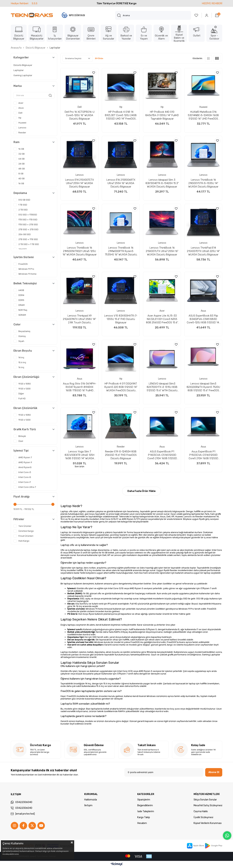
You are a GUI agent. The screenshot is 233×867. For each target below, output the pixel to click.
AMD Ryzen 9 (25, 462)
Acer (20, 103)
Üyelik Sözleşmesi (203, 817)
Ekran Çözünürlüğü (26, 377)
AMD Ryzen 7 (25, 457)
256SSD (22, 249)
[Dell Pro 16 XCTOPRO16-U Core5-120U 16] (79, 87)
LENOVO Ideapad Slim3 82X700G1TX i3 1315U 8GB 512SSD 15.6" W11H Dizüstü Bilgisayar (162, 387)
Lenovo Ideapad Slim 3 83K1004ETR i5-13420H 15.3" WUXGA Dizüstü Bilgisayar (162, 183)
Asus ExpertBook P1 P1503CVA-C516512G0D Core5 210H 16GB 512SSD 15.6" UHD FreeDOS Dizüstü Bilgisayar (203, 455)
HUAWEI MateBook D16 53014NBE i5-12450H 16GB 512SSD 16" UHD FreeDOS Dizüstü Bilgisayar (203, 115)
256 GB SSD (24, 234)
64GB (21, 290)
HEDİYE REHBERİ (212, 3)
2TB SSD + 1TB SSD (28, 239)
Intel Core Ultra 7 (27, 487)
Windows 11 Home (27, 274)
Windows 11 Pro (26, 269)
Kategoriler (21, 57)
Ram (16, 142)
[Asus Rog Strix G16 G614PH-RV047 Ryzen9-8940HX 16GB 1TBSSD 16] (79, 359)
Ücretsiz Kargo (26, 531)
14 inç (21, 357)
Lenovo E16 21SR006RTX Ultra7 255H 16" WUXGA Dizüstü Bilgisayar (120, 183)
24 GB (21, 163)
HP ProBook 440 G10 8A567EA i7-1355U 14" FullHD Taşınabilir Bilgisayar (162, 115)
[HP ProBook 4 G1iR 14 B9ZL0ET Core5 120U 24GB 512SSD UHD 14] (121, 87)
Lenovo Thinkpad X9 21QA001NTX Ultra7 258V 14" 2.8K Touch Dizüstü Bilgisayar (79, 319)
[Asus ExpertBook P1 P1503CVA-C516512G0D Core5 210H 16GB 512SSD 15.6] (203, 426)
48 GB (21, 168)
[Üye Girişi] (207, 15)
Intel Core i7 (24, 482)
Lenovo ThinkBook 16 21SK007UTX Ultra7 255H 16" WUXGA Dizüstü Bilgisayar (162, 251)
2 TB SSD (23, 209)
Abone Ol (213, 772)
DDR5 (21, 300)
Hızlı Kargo (23, 541)
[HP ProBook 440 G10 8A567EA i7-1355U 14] (162, 87)
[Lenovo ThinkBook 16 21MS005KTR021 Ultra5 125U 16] (79, 223)
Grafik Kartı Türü (24, 429)
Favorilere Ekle (94, 73)
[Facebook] (23, 825)
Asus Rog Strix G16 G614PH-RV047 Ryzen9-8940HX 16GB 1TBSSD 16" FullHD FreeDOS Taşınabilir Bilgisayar (80, 387)
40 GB (21, 178)
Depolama (20, 193)
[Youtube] (41, 825)
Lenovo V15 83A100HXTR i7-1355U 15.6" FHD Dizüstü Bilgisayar (120, 319)
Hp (19, 117)
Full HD (22, 398)
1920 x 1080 (24, 383)
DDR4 (21, 295)
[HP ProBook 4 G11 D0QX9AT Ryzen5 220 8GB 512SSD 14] (121, 359)
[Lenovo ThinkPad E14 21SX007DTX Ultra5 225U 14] (203, 223)
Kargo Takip (143, 817)
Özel (20, 441)
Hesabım (142, 823)
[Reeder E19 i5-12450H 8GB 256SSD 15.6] (121, 426)
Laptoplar (18, 70)
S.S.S (34, 3)
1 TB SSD (22, 204)
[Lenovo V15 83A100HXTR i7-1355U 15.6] (121, 291)
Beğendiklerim (145, 805)
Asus (21, 108)
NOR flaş (22, 310)
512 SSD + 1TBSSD (27, 214)
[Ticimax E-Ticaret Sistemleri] (117, 864)
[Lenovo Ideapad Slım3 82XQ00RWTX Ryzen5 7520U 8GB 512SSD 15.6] (203, 359)
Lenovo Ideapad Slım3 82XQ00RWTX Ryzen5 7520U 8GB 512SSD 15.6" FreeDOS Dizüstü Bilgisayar (203, 387)
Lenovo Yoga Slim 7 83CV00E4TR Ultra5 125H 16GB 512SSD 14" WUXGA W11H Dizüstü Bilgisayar (79, 455)
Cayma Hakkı (201, 811)
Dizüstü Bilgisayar (22, 65)
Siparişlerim (143, 799)
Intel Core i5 (24, 477)
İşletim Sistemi (23, 257)
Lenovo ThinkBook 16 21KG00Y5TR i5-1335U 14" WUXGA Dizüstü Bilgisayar (203, 183)
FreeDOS (23, 264)
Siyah (21, 341)
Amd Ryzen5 (25, 467)
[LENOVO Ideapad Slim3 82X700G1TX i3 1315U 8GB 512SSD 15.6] (162, 359)
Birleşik (22, 436)
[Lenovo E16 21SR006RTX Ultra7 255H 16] (121, 155)
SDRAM (22, 315)
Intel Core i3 (24, 472)
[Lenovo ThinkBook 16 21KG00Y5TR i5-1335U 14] (203, 155)
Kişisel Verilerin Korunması (208, 823)
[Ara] (119, 15)
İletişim (88, 805)
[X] (32, 825)
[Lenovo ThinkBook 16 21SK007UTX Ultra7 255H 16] (162, 223)
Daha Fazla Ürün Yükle (141, 491)
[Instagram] (14, 825)
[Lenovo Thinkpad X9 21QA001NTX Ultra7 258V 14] (79, 291)
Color (17, 324)
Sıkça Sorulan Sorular (205, 799)
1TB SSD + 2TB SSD (28, 224)
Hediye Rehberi (19, 3)
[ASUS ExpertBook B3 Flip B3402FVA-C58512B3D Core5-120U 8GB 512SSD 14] (203, 291)
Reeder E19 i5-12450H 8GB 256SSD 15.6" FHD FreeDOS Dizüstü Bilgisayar (121, 455)
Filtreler (18, 519)
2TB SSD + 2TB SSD (28, 229)
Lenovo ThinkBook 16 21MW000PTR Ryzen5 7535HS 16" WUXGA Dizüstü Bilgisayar (121, 251)
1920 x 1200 (24, 388)
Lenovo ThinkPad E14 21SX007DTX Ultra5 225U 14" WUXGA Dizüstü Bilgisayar (203, 251)
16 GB (21, 149)
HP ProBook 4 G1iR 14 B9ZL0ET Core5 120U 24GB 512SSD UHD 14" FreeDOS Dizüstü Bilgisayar (121, 115)
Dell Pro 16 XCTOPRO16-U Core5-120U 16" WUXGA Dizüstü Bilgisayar (79, 115)
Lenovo (22, 127)
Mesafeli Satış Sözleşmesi (208, 805)
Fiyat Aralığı (21, 496)
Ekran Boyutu (22, 350)
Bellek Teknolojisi (25, 283)
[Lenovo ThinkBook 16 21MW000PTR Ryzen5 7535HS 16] (121, 223)
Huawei (22, 122)
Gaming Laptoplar (22, 75)
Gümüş (22, 336)
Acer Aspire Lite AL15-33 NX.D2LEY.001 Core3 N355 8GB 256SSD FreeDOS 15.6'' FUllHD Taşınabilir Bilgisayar (162, 319)
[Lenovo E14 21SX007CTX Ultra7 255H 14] (79, 155)
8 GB (20, 173)
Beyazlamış (24, 331)
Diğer (21, 393)
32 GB (21, 154)
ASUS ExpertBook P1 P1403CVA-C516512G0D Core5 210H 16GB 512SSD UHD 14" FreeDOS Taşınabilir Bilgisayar (162, 455)
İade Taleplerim (145, 811)
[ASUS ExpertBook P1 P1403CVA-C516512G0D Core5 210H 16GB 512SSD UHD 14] (162, 426)
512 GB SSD (24, 200)
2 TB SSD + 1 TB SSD (28, 244)
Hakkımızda (90, 799)
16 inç (21, 367)
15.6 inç (22, 362)
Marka (17, 86)
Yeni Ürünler (24, 526)
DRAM (21, 305)
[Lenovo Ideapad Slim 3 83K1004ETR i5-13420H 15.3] (162, 155)
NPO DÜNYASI (77, 15)
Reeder (22, 132)
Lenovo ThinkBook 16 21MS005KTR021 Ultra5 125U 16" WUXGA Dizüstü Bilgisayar (80, 251)
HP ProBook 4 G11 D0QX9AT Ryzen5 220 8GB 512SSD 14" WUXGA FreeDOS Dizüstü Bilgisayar (120, 387)
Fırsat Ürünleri (25, 536)
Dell (20, 113)
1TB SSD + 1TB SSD (27, 219)
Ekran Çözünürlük (25, 408)
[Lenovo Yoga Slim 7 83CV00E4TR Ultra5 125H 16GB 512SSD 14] (79, 426)
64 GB (21, 158)
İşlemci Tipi (20, 450)
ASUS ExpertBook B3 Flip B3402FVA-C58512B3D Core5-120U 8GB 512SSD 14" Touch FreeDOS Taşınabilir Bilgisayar (203, 319)
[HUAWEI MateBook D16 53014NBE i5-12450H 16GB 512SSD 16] (203, 87)
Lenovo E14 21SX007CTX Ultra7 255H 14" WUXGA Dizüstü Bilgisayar (79, 183)
